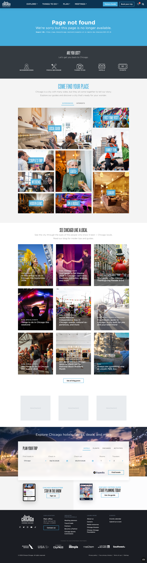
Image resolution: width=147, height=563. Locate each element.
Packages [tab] (106, 448)
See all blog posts (73, 381)
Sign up (53, 496)
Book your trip (126, 4)
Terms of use (118, 555)
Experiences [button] (67, 103)
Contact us (51, 528)
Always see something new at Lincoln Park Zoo (110, 367)
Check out (78, 456)
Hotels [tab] (87, 448)
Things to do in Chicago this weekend (35, 323)
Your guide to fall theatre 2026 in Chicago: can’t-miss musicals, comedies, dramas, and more (73, 277)
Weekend (36, 182)
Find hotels (116, 472)
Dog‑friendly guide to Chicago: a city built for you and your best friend (111, 322)
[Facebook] (20, 527)
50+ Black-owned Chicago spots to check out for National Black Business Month (72, 365)
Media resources (93, 524)
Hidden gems (36, 203)
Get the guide (109, 495)
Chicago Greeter (93, 527)
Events (123, 70)
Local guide (54, 128)
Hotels (102, 70)
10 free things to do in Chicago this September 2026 (33, 278)
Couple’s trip (36, 160)
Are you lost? (73, 53)
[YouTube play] (31, 527)
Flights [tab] (96, 448)
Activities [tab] (118, 448)
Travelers (115, 456)
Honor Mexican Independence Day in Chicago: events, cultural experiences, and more (73, 321)
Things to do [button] (49, 4)
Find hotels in (28, 456)
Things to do (79, 70)
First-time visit (111, 118)
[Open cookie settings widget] (143, 559)
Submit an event (115, 522)
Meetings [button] (80, 4)
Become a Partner (70, 529)
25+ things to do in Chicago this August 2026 (35, 367)
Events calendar (115, 519)
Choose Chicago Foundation (93, 531)
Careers (90, 522)
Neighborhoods (27, 70)
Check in (51, 456)
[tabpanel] (73, 465)
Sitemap (126, 555)
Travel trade (68, 523)
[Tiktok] (35, 527)
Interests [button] (80, 103)
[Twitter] (23, 527)
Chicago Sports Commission (70, 532)
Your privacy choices (105, 555)
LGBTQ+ (73, 171)
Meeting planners (70, 520)
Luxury (111, 193)
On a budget (73, 203)
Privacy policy (93, 555)
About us (90, 519)
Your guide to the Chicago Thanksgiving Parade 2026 (110, 279)
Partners (67, 526)
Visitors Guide (110, 4)
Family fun (111, 150)
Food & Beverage (53, 70)
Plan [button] (66, 4)
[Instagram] (27, 527)
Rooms (102, 456)
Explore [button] (31, 4)
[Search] (143, 4)
